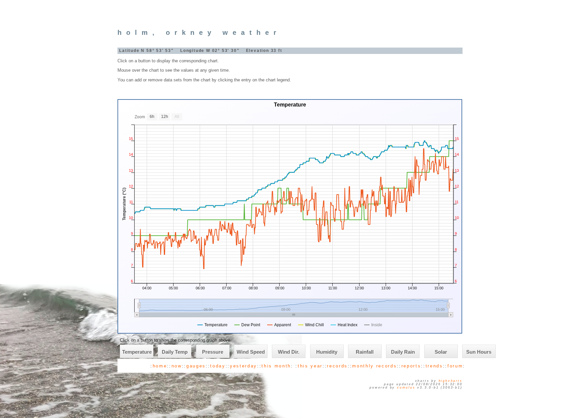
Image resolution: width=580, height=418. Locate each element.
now (177, 365)
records (337, 365)
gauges (196, 365)
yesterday (243, 365)
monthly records (374, 365)
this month (276, 365)
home (160, 365)
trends (434, 365)
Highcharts (451, 380)
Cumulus (406, 387)
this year (310, 365)
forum (455, 365)
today (217, 365)
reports (411, 365)
